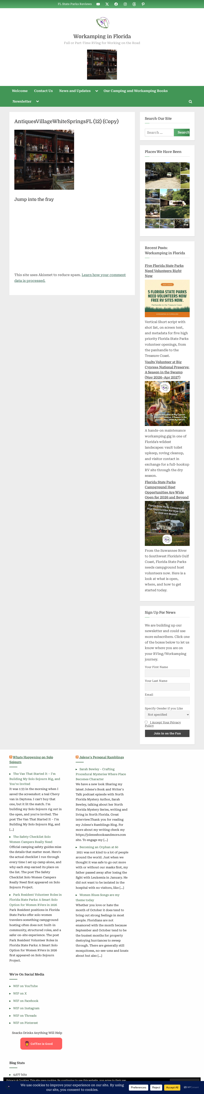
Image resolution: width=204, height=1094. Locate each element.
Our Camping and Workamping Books (136, 91)
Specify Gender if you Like (164, 708)
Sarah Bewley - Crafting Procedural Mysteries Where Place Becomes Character (101, 774)
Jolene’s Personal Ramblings (101, 757)
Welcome (20, 91)
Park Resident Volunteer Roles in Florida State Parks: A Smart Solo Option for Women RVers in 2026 (35, 900)
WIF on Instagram (26, 1008)
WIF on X (20, 993)
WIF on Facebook (25, 1001)
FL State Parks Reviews (75, 4)
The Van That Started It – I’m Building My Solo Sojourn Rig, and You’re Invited (34, 779)
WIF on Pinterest (25, 1023)
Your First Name (156, 667)
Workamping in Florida (102, 36)
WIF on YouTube (25, 986)
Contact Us (43, 91)
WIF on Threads (24, 1015)
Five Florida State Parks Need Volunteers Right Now (164, 271)
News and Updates (75, 91)
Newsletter (22, 101)
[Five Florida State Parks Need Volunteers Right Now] (167, 316)
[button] (162, 175)
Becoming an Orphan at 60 (98, 847)
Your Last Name (156, 680)
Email (149, 694)
